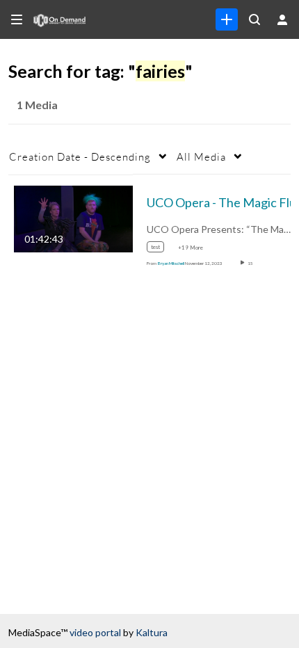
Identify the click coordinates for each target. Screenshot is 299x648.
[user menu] (282, 19)
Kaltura (152, 632)
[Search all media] (254, 19)
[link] (227, 19)
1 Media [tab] (37, 104)
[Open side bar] (17, 19)
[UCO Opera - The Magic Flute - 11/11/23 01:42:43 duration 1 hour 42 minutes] (73, 217)
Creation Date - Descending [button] (80, 156)
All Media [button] (201, 156)
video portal (95, 632)
